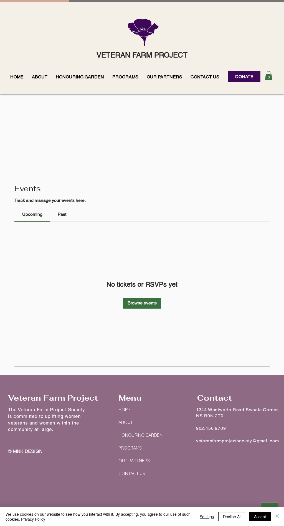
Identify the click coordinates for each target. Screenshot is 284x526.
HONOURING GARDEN (140, 435)
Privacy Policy (33, 519)
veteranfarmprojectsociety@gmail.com (237, 440)
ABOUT (125, 422)
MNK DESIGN (27, 451)
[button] (40, 76)
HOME (124, 409)
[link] (32, 214)
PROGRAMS (130, 448)
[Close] (277, 517)
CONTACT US (131, 473)
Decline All (232, 516)
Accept (260, 516)
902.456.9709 (211, 428)
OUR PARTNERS (134, 460)
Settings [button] (207, 516)
